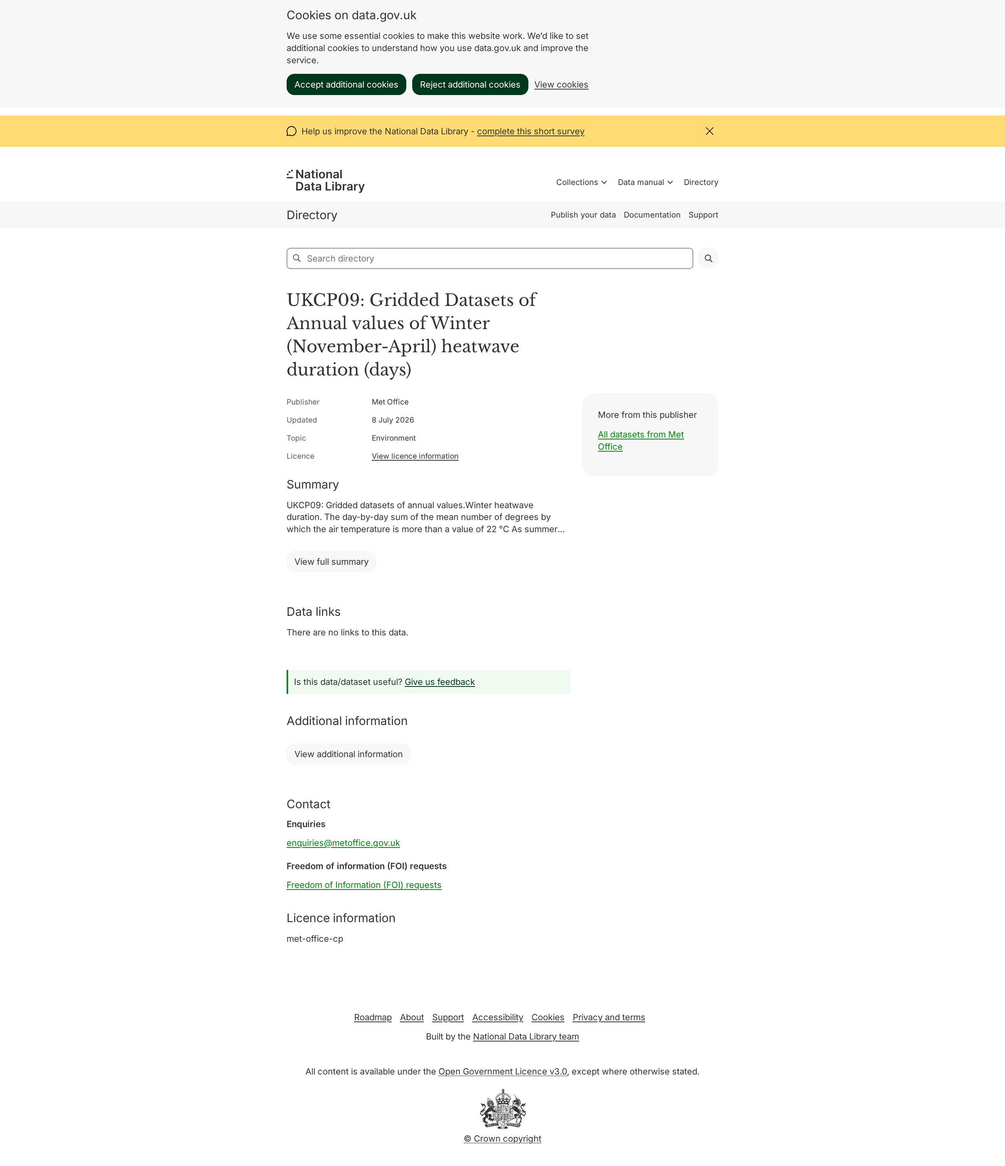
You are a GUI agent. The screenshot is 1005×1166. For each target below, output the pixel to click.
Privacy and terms (609, 1017)
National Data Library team (526, 1036)
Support (703, 215)
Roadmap (373, 1017)
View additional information (348, 754)
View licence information (415, 456)
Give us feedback (440, 682)
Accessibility (497, 1017)
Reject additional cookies (470, 84)
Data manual (641, 182)
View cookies (561, 84)
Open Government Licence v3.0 (503, 1071)
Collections (577, 182)
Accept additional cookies (346, 84)
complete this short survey (531, 131)
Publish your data (583, 215)
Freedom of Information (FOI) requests (364, 885)
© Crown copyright (502, 1138)
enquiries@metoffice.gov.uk (343, 843)
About (412, 1017)
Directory (701, 182)
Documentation (652, 215)
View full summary (331, 561)
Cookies (548, 1017)
